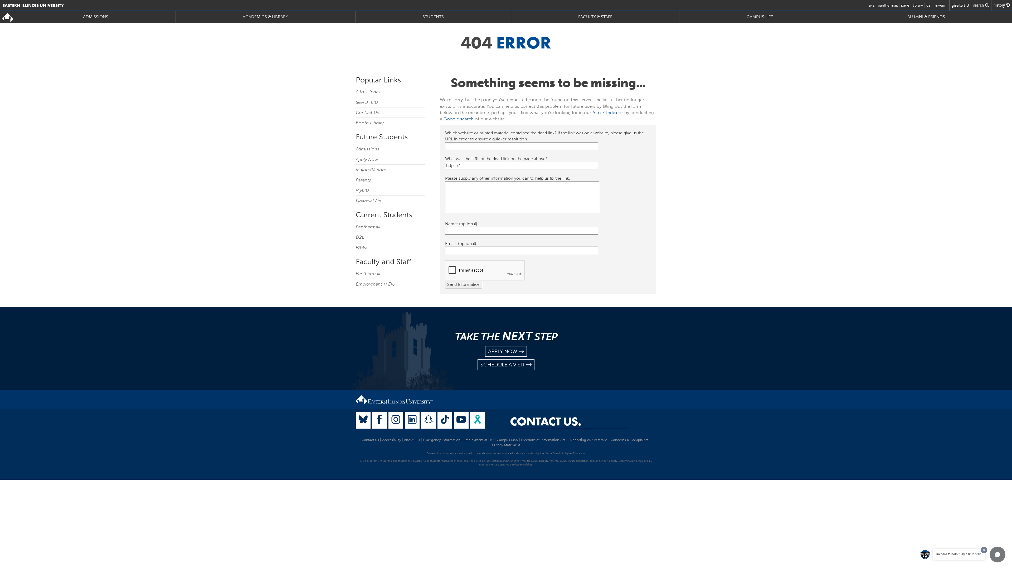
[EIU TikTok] (444, 420)
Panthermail (368, 226)
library (918, 5)
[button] (997, 554)
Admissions (367, 148)
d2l (928, 5)
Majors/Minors (371, 169)
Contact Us (367, 112)
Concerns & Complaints (629, 440)
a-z (871, 5)
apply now (502, 351)
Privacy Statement (506, 445)
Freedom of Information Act (543, 440)
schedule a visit (502, 364)
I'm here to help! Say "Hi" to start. (959, 554)
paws (905, 5)
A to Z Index (368, 91)
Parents (363, 180)
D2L (360, 237)
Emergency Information (441, 440)
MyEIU (362, 190)
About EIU (412, 440)
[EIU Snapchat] (428, 420)
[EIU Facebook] (379, 420)
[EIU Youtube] (461, 420)
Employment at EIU (479, 440)
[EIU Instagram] (395, 420)
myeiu (940, 5)
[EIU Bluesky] (363, 420)
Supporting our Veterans (587, 440)
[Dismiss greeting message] (984, 550)
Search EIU (367, 102)
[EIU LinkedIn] (412, 420)
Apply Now (367, 159)
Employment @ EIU (375, 284)
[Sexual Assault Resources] (477, 420)
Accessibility (391, 440)
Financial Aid (368, 200)
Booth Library (370, 122)
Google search (459, 118)
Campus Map (507, 440)
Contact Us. (545, 421)
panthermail (888, 5)
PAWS (362, 247)
